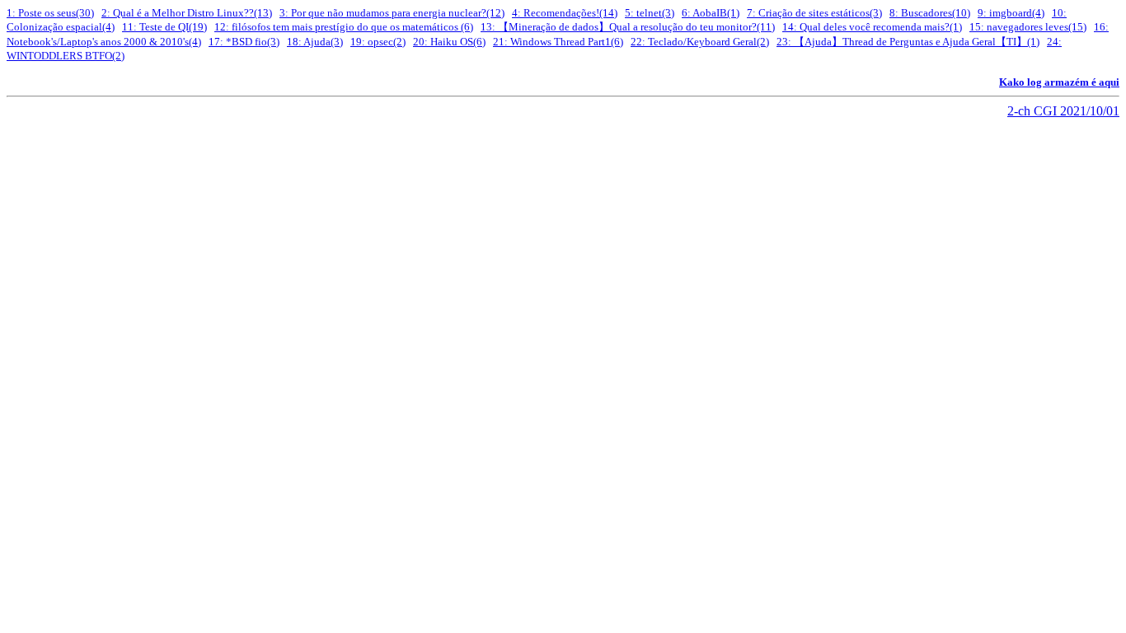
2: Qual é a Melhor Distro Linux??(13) (186, 13)
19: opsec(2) (378, 41)
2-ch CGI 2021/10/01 (1063, 111)
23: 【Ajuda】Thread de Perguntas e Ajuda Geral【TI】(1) (907, 41)
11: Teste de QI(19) (164, 27)
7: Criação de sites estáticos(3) (814, 13)
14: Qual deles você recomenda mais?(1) (872, 27)
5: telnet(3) (649, 13)
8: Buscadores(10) (929, 13)
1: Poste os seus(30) (50, 13)
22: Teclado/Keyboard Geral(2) (700, 41)
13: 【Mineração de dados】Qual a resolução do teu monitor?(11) (628, 27)
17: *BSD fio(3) (244, 41)
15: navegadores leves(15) (1027, 27)
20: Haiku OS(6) (449, 41)
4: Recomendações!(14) (564, 13)
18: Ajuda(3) (315, 41)
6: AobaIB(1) (710, 13)
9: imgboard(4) (1011, 13)
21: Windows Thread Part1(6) (558, 41)
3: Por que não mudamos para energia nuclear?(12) (391, 13)
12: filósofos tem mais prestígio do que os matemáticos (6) (343, 27)
